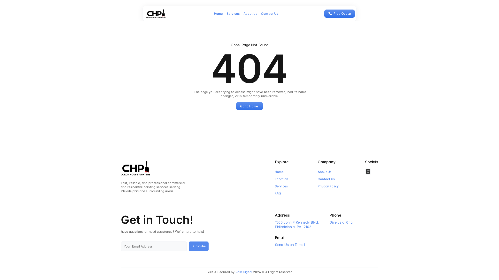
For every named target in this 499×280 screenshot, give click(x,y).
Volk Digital (243, 272)
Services (233, 14)
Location (281, 179)
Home (218, 14)
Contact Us (269, 14)
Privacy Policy (328, 186)
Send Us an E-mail (290, 244)
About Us (250, 14)
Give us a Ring (341, 222)
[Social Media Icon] (368, 171)
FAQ (278, 193)
